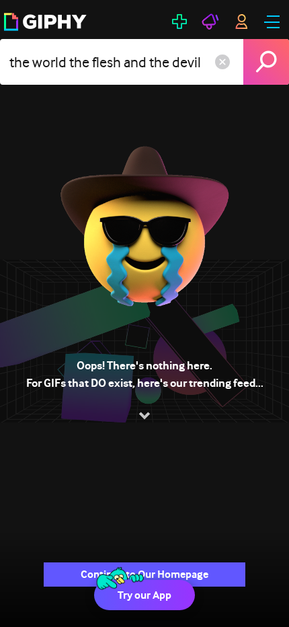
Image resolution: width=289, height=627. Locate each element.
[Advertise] (210, 21)
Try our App (144, 595)
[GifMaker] (179, 21)
